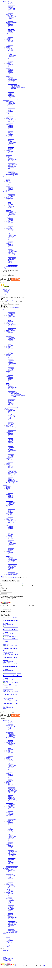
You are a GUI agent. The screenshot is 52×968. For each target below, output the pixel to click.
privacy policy (14, 965)
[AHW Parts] (10, 281)
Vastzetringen (11, 32)
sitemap (24, 965)
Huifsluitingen (11, 18)
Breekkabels (10, 50)
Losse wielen (10, 42)
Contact (4, 268)
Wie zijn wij (5, 950)
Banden (9, 10)
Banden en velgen (9, 7)
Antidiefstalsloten (9, 2)
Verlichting (8, 76)
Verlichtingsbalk (11, 97)
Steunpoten (8, 68)
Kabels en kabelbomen (12, 84)
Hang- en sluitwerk (9, 15)
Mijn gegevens (6, 291)
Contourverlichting (12, 82)
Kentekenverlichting (12, 89)
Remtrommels (11, 60)
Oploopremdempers (12, 55)
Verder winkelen (4, 300)
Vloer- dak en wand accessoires (12, 174)
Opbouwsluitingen (12, 19)
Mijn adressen (6, 290)
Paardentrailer (6, 100)
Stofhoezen (10, 61)
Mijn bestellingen (6, 289)
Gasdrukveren (8, 14)
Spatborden (8, 63)
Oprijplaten (8, 47)
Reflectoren (10, 93)
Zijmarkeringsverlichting (13, 98)
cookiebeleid (19, 965)
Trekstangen (10, 62)
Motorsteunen (8, 38)
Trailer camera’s (9, 155)
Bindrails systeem (11, 30)
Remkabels (10, 57)
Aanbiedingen (6, 946)
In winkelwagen (4, 594)
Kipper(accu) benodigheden (11, 22)
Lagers (9, 53)
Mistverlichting (11, 92)
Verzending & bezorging (8, 958)
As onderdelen (8, 197)
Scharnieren (10, 21)
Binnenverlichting (11, 80)
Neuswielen (8, 39)
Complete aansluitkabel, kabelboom (18, 87)
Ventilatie (7, 74)
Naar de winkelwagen (11, 300)
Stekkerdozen (11, 95)
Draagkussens (8, 178)
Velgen (9, 11)
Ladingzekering (9, 27)
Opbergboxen (8, 46)
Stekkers (10, 94)
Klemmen (10, 43)
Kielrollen (8, 179)
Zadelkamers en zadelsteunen (11, 175)
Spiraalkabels (13, 88)
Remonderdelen (9, 48)
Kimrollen (8, 180)
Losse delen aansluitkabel (16, 86)
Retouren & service (7, 959)
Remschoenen (11, 58)
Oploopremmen (11, 56)
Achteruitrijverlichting (12, 79)
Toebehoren (10, 6)
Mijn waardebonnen (7, 292)
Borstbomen (8, 112)
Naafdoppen (10, 54)
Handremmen (11, 52)
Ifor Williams (5, 191)
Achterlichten (11, 78)
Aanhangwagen (6, 1)
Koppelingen (8, 23)
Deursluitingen (11, 17)
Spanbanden (10, 31)
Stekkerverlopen (11, 96)
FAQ (4, 267)
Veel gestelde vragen (7, 960)
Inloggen (5, 293)
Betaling (4, 957)
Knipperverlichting (12, 90)
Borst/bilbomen (11, 115)
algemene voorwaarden (31, 965)
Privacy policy (6, 952)
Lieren (7, 33)
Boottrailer (5, 176)
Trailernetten (8, 73)
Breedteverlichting (11, 81)
